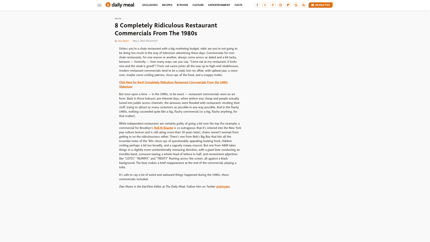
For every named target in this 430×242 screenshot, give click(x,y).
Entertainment (219, 5)
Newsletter (322, 5)
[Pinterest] (273, 5)
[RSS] (304, 5)
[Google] (296, 5)
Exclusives (150, 5)
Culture (198, 5)
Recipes (167, 5)
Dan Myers (123, 40)
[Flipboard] (288, 5)
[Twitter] (265, 5)
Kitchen (182, 5)
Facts (238, 5)
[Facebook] (257, 5)
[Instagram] (280, 5)
